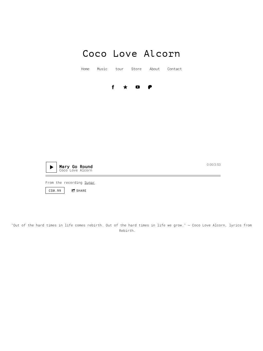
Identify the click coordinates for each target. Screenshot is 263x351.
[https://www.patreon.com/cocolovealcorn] (150, 87)
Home (85, 69)
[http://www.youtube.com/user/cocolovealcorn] (138, 87)
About (154, 69)
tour (119, 69)
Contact (174, 69)
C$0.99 (55, 190)
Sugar (89, 182)
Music (102, 69)
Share (81, 190)
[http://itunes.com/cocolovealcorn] (125, 87)
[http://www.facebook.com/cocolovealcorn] (113, 87)
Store (136, 69)
